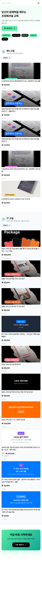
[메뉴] (38, 3)
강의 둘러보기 (8, 28)
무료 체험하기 (19, 545)
